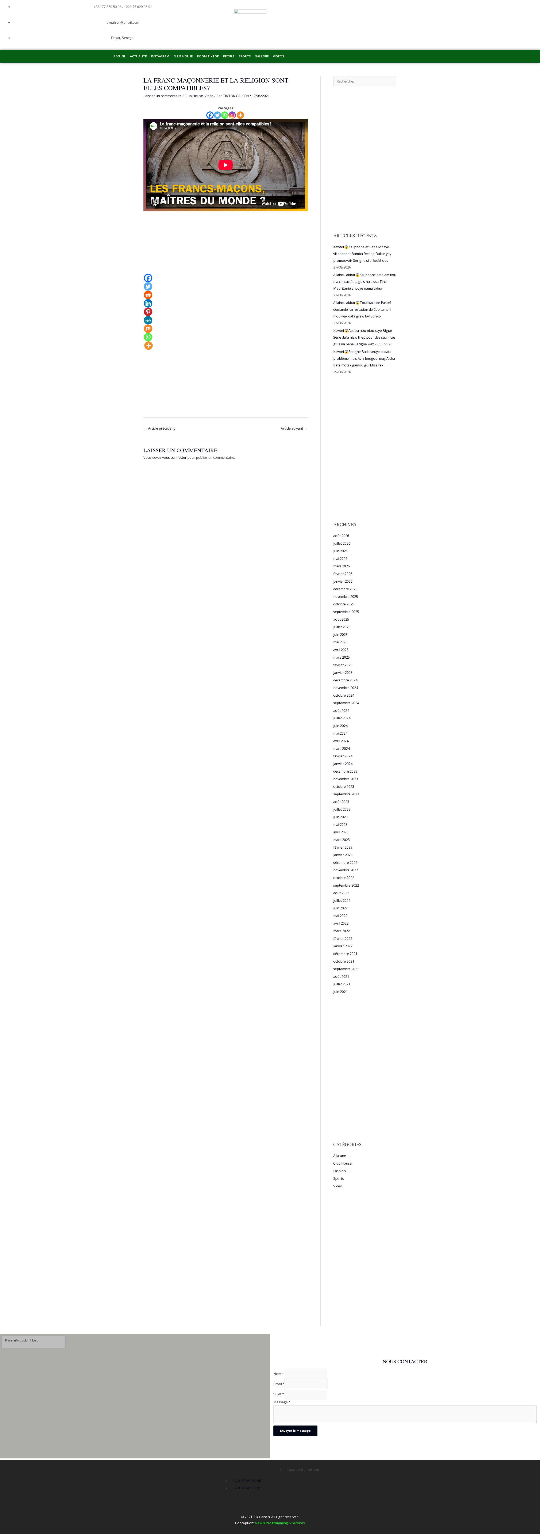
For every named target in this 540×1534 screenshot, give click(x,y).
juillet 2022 (341, 900)
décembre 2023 (345, 771)
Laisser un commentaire (162, 96)
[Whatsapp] (224, 115)
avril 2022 (340, 923)
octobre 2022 (343, 877)
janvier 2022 (342, 946)
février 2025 (342, 665)
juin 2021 (340, 991)
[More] (240, 115)
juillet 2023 (341, 809)
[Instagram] (232, 115)
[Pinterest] (148, 312)
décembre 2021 (345, 953)
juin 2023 (340, 817)
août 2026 (341, 535)
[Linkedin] (148, 303)
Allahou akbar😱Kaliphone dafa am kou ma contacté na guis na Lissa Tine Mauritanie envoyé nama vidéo (364, 282)
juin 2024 (340, 725)
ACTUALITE (138, 56)
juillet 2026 (341, 543)
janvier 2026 (342, 581)
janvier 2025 (342, 672)
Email (279, 1384)
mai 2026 (340, 558)
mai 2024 (340, 733)
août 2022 (341, 893)
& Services (296, 1523)
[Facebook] (210, 115)
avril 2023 (340, 832)
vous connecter (174, 457)
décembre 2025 (345, 589)
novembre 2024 (345, 687)
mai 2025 (340, 642)
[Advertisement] (225, 242)
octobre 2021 (343, 961)
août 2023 (341, 801)
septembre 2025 (346, 611)
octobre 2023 (343, 786)
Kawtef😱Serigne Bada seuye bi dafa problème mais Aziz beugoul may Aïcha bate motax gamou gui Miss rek (364, 358)
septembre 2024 (346, 703)
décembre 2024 (345, 680)
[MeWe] (148, 320)
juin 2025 (340, 634)
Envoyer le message (295, 1431)
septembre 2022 (346, 885)
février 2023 (342, 847)
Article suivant (294, 428)
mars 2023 (341, 839)
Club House (194, 96)
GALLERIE (262, 56)
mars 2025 (341, 657)
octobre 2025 (343, 604)
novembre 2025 (345, 596)
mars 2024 (341, 748)
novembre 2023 (345, 779)
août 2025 (341, 619)
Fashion (339, 1171)
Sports (338, 1178)
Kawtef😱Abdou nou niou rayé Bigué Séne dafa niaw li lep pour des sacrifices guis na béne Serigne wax (364, 337)
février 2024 (342, 756)
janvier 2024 (342, 763)
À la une (339, 1155)
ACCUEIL (119, 56)
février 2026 (342, 573)
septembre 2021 (346, 969)
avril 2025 (340, 649)
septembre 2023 (346, 794)
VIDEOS (278, 56)
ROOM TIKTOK (208, 56)
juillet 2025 (341, 627)
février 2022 (342, 938)
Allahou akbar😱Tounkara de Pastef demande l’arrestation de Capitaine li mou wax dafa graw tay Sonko (362, 309)
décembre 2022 (345, 862)
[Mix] (148, 328)
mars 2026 (341, 566)
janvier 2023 (342, 855)
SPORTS (245, 56)
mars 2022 (341, 931)
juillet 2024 (341, 718)
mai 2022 (340, 915)
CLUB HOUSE (183, 56)
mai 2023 (340, 824)
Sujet (278, 1394)
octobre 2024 (343, 695)
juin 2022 (340, 908)
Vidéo (209, 96)
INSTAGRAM (160, 56)
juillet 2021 (341, 984)
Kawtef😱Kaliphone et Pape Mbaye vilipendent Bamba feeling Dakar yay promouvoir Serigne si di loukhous (362, 254)
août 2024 (341, 710)
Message (281, 1402)
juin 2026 (340, 551)
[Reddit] (148, 295)
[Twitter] (217, 115)
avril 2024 (340, 741)
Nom (278, 1373)
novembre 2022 (345, 870)
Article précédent (159, 428)
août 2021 (341, 976)
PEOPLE (229, 56)
